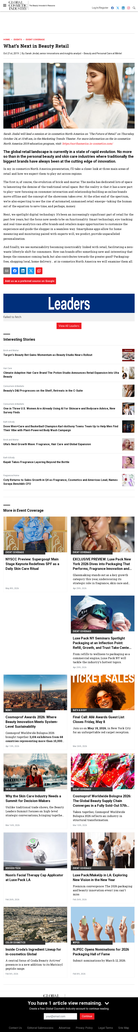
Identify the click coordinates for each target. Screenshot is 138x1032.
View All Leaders (69, 326)
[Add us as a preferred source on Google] (39, 270)
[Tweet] (31, 270)
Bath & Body (9, 422)
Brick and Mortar (11, 350)
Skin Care (11, 789)
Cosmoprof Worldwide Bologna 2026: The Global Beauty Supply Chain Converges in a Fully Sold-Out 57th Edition (102, 801)
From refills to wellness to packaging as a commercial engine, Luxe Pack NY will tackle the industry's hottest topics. (101, 658)
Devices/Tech (13, 868)
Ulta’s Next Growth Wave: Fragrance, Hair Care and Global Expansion (47, 444)
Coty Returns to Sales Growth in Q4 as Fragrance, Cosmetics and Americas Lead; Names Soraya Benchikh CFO (60, 481)
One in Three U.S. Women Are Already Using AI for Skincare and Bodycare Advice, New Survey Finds (59, 410)
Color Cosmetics (15, 942)
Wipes (76, 942)
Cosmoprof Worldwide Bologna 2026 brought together (34, 737)
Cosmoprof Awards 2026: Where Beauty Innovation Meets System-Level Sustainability (32, 722)
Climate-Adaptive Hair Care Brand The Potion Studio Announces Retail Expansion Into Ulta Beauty (61, 374)
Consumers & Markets (13, 386)
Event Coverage (35, 39)
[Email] (6, 270)
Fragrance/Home (11, 475)
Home (6, 39)
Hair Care (7, 368)
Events (18, 39)
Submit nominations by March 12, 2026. (99, 960)
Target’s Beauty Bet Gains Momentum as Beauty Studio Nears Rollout (47, 355)
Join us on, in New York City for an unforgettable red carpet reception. (102, 730)
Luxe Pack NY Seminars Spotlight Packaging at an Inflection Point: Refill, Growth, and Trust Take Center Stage (101, 643)
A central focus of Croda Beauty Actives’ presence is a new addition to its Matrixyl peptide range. (34, 964)
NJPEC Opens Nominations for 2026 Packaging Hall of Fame (101, 951)
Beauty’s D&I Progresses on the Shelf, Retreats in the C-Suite (43, 390)
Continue (87, 1016)
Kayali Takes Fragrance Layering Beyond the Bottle (36, 462)
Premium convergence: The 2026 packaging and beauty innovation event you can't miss (102, 890)
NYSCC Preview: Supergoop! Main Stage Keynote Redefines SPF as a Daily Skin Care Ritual (32, 564)
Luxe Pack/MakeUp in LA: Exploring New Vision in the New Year (100, 877)
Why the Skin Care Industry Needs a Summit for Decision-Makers (33, 798)
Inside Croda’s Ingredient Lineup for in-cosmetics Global (33, 951)
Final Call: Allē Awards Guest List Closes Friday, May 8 (98, 719)
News (9, 710)
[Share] (14, 270)
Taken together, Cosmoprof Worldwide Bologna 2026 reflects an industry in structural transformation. (99, 816)
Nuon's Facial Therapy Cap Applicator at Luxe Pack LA (34, 877)
